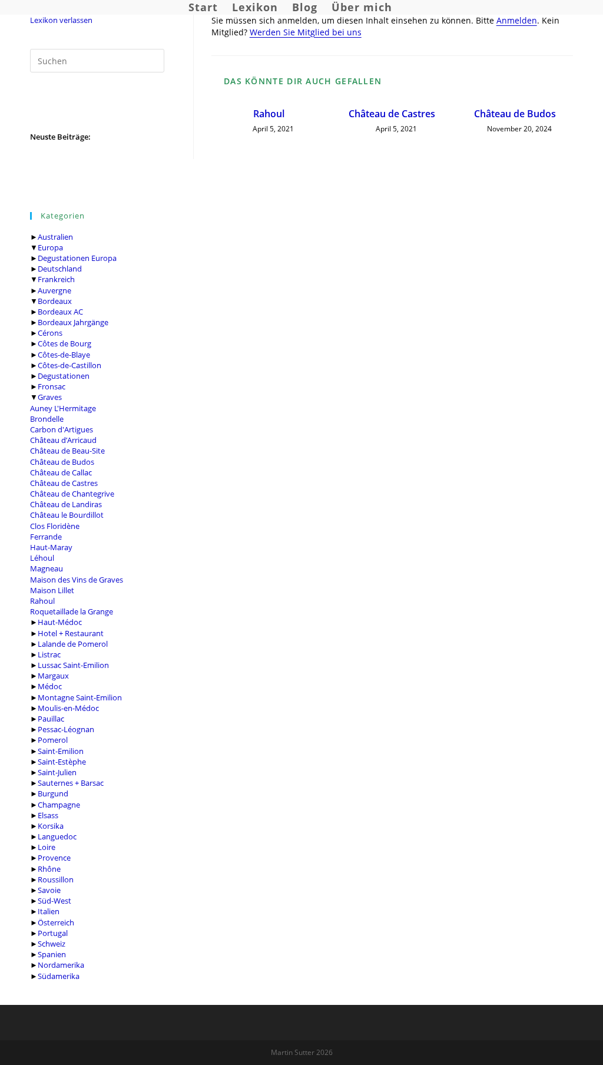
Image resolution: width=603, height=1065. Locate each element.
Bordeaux (55, 301)
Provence (54, 857)
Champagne (59, 804)
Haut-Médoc (60, 622)
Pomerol (53, 740)
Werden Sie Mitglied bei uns (306, 32)
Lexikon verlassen (61, 20)
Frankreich (56, 279)
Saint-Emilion (61, 751)
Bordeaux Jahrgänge (73, 322)
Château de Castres (64, 483)
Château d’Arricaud (63, 440)
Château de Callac (61, 472)
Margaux (53, 675)
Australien (55, 236)
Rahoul (42, 601)
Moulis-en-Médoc (68, 708)
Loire (46, 847)
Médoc (50, 686)
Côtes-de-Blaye (64, 354)
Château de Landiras (66, 504)
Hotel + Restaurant (71, 633)
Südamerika (58, 976)
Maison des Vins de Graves (76, 579)
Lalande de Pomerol (73, 644)
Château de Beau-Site (67, 450)
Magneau (46, 568)
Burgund (53, 793)
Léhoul (42, 558)
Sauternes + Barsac (71, 783)
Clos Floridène (54, 526)
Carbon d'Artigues (61, 429)
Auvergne (54, 290)
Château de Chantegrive (72, 493)
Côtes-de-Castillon (69, 365)
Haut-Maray (51, 547)
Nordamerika (61, 965)
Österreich (56, 922)
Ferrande (46, 536)
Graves (50, 397)
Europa (50, 247)
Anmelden (516, 20)
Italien (48, 911)
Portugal (53, 933)
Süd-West (54, 900)
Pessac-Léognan (66, 729)
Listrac (49, 654)
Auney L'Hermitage (63, 408)
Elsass (48, 815)
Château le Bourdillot (67, 515)
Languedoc (57, 836)
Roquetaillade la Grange (71, 611)
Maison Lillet (52, 590)
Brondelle (47, 419)
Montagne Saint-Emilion (80, 697)
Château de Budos (62, 462)
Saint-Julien (57, 772)
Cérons (50, 333)
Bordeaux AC (60, 311)
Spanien (52, 954)
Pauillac (51, 718)
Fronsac (51, 386)
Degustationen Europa (77, 258)
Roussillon (56, 879)
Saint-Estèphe (62, 761)
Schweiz (51, 943)
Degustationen (64, 376)
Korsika (51, 826)
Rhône (49, 869)
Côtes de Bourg (64, 343)
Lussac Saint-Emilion (73, 665)
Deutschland (60, 268)
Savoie (49, 890)
